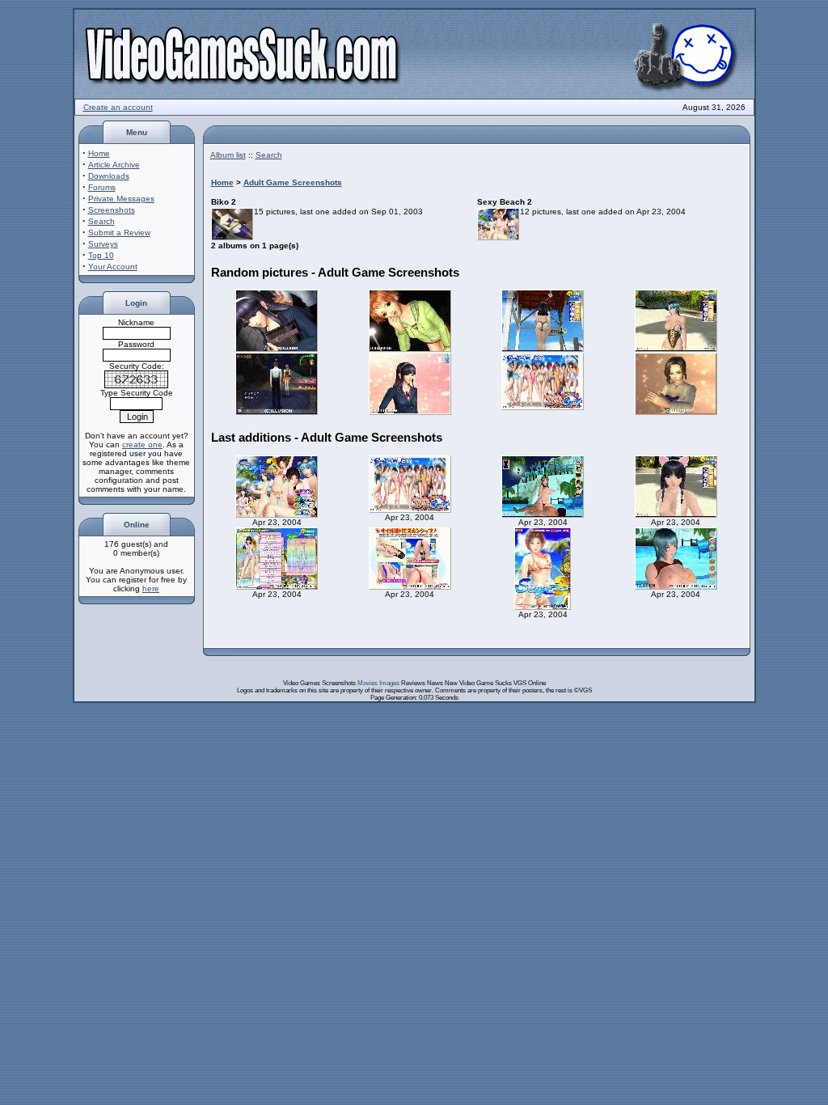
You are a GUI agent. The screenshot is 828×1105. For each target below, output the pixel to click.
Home (99, 153)
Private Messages (121, 198)
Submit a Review (119, 232)
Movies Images (378, 683)
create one (142, 444)
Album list (228, 154)
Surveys (103, 243)
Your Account (112, 266)
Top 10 (101, 255)
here (150, 588)
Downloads (108, 175)
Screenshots (111, 209)
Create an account (118, 107)
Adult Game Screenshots (292, 182)
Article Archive (114, 164)
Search (101, 221)
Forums (102, 187)
